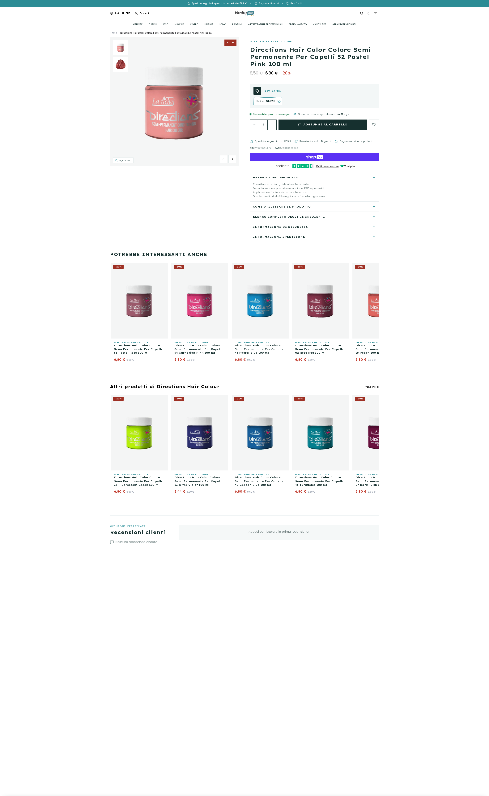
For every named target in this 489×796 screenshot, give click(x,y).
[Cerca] (361, 13)
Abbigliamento (298, 24)
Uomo (222, 24)
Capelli (153, 24)
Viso (165, 24)
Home (113, 33)
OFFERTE (137, 24)
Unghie (209, 24)
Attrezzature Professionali (265, 24)
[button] (174, 101)
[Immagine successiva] (232, 159)
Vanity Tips (319, 24)
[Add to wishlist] (374, 125)
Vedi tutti (372, 387)
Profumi (237, 24)
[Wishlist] (368, 13)
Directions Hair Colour (271, 41)
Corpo (194, 24)
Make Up (179, 24)
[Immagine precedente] (223, 159)
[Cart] (375, 13)
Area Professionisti (344, 24)
